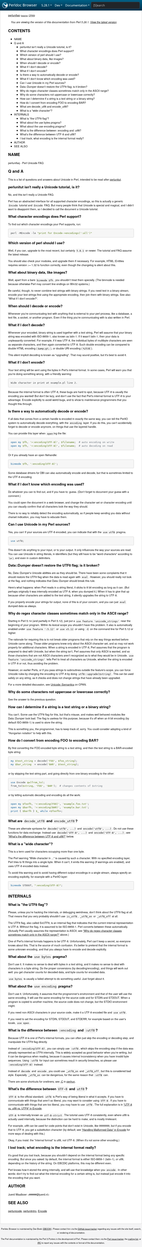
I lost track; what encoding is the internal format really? (52, 138)
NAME (18, 39)
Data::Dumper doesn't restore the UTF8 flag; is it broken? (53, 86)
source (24, 15)
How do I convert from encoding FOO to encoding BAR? (53, 102)
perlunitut (115, 179)
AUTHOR (19, 142)
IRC (39, 1242)
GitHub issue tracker (87, 1228)
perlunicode (15, 1211)
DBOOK (47, 1228)
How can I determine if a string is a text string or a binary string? (57, 98)
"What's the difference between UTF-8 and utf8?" (37, 836)
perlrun (71, 1081)
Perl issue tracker (115, 1238)
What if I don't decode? (33, 67)
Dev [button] (57, 5)
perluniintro (29, 1211)
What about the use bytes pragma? (40, 122)
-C (61, 1081)
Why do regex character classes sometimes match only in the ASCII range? (64, 90)
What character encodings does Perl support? (47, 51)
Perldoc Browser (22, 5)
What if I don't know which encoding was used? (47, 79)
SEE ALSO (21, 146)
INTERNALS (21, 114)
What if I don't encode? (33, 71)
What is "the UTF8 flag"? (34, 118)
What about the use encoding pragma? (43, 126)
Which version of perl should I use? (40, 55)
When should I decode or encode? (40, 63)
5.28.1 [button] (45, 5)
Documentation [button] (76, 5)
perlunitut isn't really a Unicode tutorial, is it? (45, 47)
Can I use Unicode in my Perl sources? (43, 83)
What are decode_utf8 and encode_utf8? (44, 106)
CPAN (31, 15)
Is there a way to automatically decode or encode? (49, 75)
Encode (42, 1211)
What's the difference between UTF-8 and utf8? (48, 134)
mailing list (133, 1238)
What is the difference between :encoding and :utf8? (50, 130)
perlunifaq (14, 15)
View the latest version (103, 22)
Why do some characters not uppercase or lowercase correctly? (57, 94)
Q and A (19, 43)
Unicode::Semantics (62, 684)
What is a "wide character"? (36, 110)
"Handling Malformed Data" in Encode (104, 1130)
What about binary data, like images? (42, 59)
